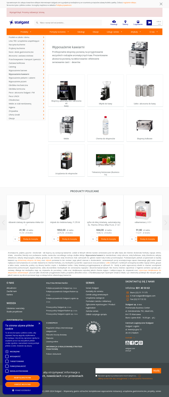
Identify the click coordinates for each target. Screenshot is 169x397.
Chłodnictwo (14, 100)
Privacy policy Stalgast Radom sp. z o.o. (62, 310)
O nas (152, 32)
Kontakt (128, 337)
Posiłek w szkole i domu (19, 37)
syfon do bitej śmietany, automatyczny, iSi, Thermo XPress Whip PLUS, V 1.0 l (104, 223)
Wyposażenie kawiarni (19, 74)
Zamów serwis (92, 311)
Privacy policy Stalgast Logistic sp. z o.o (62, 314)
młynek (48, 260)
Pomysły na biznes (58, 32)
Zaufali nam (12, 291)
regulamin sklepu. (129, 2)
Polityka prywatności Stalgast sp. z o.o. (61, 288)
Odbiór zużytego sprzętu (96, 314)
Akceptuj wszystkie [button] (22, 378)
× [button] (39, 324)
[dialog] (22, 357)
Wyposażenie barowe (18, 70)
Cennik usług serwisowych (97, 294)
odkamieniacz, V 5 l (143, 222)
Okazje (96, 32)
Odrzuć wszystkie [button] (22, 384)
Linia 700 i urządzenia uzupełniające (24, 41)
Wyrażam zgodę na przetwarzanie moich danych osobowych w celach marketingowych (118, 376)
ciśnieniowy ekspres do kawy (29, 260)
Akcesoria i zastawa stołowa (21, 55)
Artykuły (134, 32)
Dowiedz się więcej (24, 346)
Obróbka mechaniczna (18, 85)
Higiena (12, 107)
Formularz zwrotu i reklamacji (98, 301)
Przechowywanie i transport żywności (25, 59)
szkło (108, 263)
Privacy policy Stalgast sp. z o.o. (58, 307)
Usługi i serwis (113, 32)
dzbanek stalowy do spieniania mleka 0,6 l (26, 223)
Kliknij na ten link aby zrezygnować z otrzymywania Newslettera (125, 378)
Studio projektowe (14, 311)
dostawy (63, 334)
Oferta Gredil (14, 114)
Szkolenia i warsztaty (15, 308)
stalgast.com (130, 348)
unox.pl (128, 351)
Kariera (10, 294)
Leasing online (52, 341)
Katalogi (81, 32)
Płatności (49, 338)
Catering (12, 66)
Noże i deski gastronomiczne (21, 52)
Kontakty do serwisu (94, 291)
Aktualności (11, 288)
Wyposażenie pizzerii (17, 81)
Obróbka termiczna (17, 89)
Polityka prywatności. (64, 5)
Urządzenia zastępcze (95, 298)
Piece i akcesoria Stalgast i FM (22, 92)
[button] (22, 390)
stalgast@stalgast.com (145, 295)
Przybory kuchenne (17, 48)
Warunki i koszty (52, 334)
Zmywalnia (13, 111)
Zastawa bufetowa (17, 63)
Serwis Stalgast (92, 288)
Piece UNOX (14, 96)
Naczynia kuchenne (17, 44)
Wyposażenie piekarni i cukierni (22, 78)
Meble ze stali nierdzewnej (20, 103)
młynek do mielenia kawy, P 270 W (65, 222)
